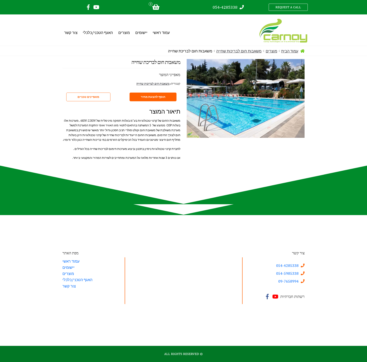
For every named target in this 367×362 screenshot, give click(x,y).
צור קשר (71, 32)
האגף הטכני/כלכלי (98, 32)
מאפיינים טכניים (88, 97)
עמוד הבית (289, 51)
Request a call (288, 7)
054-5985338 (287, 273)
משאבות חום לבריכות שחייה (238, 51)
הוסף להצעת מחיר (153, 97)
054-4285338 (225, 7)
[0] (156, 7)
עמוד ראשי (161, 32)
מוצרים (124, 32)
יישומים (141, 32)
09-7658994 (288, 281)
